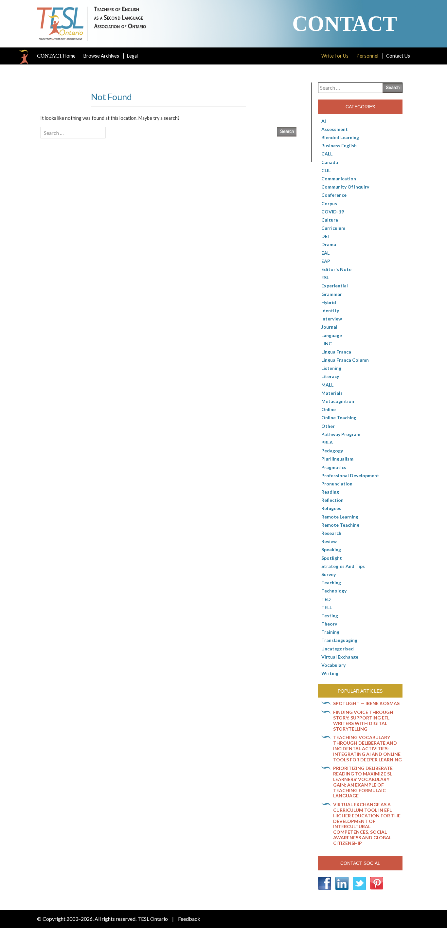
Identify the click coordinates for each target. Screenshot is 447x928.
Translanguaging (339, 640)
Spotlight (331, 558)
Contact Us (398, 56)
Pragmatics (333, 467)
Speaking (331, 549)
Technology (334, 590)
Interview (331, 318)
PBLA (327, 442)
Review (329, 541)
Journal (329, 327)
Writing (329, 673)
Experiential (334, 285)
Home (56, 56)
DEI (325, 236)
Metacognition (337, 401)
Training (330, 632)
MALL (327, 385)
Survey (328, 574)
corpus (329, 203)
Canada (329, 162)
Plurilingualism (337, 459)
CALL (326, 153)
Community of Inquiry (345, 187)
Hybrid (328, 302)
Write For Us (335, 56)
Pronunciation (336, 483)
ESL (325, 277)
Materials (332, 393)
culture (329, 220)
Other (328, 426)
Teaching (331, 582)
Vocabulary (333, 665)
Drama (328, 244)
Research (331, 533)
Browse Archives (101, 56)
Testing (329, 615)
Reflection (332, 500)
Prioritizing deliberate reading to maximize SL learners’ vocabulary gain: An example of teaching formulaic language (363, 781)
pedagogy (332, 450)
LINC (326, 343)
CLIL (326, 170)
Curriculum (333, 228)
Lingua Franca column (345, 360)
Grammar (331, 294)
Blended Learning (340, 137)
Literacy (330, 376)
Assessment (334, 129)
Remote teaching (340, 525)
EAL (325, 253)
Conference (334, 195)
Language (331, 335)
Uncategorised (337, 648)
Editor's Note (336, 269)
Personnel (367, 56)
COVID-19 (332, 211)
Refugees (331, 508)
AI (323, 121)
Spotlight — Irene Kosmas (366, 703)
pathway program (340, 434)
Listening (331, 368)
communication (338, 178)
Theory (329, 624)
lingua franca (336, 352)
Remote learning (339, 516)
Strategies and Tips (343, 566)
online (328, 409)
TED (326, 599)
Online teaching (338, 417)
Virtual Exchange (339, 657)
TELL (326, 607)
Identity (330, 310)
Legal (132, 56)
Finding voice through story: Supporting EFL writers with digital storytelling (363, 720)
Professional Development (350, 475)
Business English (339, 145)
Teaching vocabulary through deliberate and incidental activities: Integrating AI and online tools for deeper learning (367, 748)
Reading (330, 492)
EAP (325, 261)
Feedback (189, 919)
